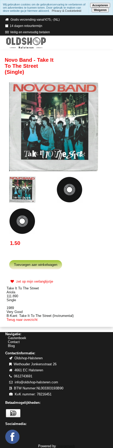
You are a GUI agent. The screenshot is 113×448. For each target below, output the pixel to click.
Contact (14, 342)
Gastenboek (17, 338)
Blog (11, 346)
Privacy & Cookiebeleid (66, 10)
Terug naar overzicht (22, 320)
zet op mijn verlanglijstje (34, 281)
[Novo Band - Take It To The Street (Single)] (54, 126)
